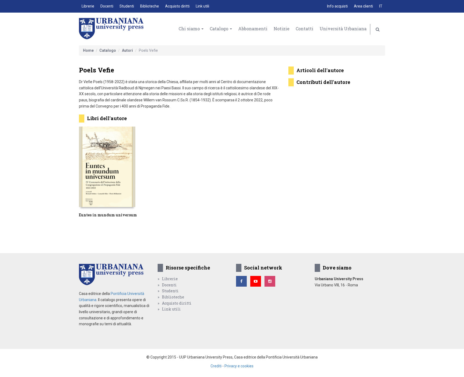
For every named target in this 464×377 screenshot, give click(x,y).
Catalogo (219, 28)
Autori (127, 50)
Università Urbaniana (343, 28)
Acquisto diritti (177, 6)
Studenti (126, 6)
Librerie (88, 6)
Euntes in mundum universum (108, 214)
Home (88, 50)
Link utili (202, 6)
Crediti (216, 366)
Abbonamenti (252, 28)
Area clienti (363, 6)
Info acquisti (337, 6)
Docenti (106, 6)
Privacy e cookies (238, 366)
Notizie (281, 28)
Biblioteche (149, 6)
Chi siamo (190, 28)
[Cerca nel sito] (378, 29)
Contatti (304, 28)
